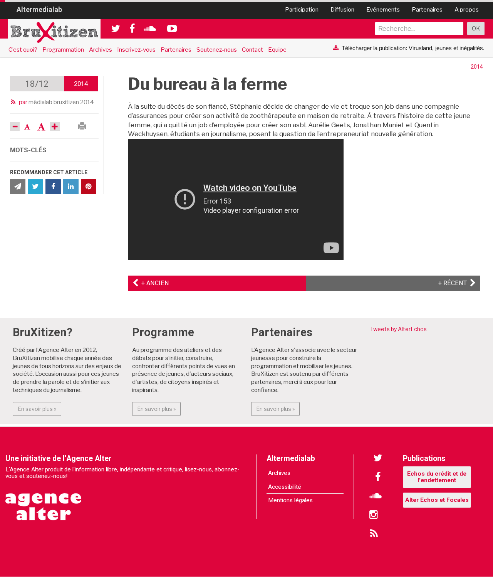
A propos (466, 9)
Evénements (383, 9)
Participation (302, 9)
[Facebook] (377, 477)
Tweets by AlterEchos (398, 329)
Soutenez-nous (216, 49)
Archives (100, 49)
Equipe (277, 49)
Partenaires (427, 9)
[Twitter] (377, 458)
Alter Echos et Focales (437, 499)
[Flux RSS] (373, 534)
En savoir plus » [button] (39, 408)
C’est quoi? (22, 49)
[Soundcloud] (375, 496)
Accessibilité (284, 486)
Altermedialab (39, 9)
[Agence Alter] (43, 501)
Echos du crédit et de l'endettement (436, 477)
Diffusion (342, 9)
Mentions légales (290, 500)
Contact (252, 49)
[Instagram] (373, 515)
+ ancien (153, 283)
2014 (477, 67)
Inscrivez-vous (136, 49)
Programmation (63, 49)
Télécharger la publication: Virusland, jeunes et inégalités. (413, 48)
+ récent (457, 283)
